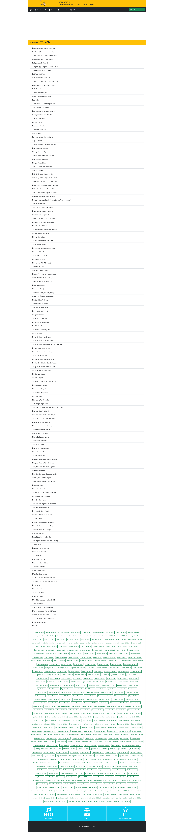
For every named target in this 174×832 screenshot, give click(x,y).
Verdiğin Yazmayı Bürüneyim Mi (44, 600)
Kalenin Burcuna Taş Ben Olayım (44, 415)
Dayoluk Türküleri (111, 756)
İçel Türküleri (99, 741)
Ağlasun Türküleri (108, 784)
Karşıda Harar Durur (40, 452)
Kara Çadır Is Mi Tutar (40, 433)
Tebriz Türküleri (111, 720)
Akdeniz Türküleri (136, 756)
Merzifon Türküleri (66, 692)
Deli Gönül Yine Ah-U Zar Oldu (43, 241)
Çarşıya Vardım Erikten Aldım (43, 207)
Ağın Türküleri (133, 678)
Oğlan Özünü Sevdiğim (41, 507)
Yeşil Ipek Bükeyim (39, 622)
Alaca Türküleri (52, 703)
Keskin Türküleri (54, 664)
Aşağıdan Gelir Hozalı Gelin (42, 115)
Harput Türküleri (119, 692)
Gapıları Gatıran (38, 315)
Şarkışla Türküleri (137, 643)
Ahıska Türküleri (51, 720)
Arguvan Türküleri (116, 664)
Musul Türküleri (121, 773)
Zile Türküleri (77, 678)
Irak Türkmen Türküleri (106, 787)
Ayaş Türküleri (76, 706)
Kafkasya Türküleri (59, 734)
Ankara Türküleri (121, 632)
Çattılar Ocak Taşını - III (41, 215)
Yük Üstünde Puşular (40, 626)
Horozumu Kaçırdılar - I (41, 389)
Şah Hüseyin (37, 556)
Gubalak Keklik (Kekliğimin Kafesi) (45, 363)
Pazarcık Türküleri (106, 692)
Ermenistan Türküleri (132, 699)
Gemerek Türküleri (52, 745)
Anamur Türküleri (76, 653)
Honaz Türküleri (132, 784)
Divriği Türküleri (52, 646)
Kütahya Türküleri (48, 643)
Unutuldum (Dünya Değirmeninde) (45, 581)
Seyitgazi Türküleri (133, 749)
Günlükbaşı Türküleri (55, 784)
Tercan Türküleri (87, 636)
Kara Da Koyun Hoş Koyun (42, 437)
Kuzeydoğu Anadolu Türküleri (131, 745)
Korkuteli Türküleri (36, 741)
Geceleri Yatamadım (40, 318)
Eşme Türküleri (135, 720)
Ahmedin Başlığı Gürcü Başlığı (43, 59)
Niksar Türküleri (135, 703)
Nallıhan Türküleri (100, 731)
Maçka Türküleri (75, 682)
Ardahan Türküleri (85, 657)
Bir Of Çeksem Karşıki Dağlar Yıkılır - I (46, 178)
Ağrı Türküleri (113, 653)
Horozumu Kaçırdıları (40, 393)
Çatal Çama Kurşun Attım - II (43, 211)
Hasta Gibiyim (38, 378)
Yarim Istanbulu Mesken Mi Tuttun (45, 611)
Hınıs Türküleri (62, 717)
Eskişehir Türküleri (97, 643)
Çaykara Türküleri (95, 749)
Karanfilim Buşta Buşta (41, 448)
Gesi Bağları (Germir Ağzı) (42, 337)
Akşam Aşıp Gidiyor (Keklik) (42, 70)
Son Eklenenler (42, 10)
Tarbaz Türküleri (81, 766)
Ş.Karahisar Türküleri (117, 675)
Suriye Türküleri (37, 731)
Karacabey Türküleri (137, 791)
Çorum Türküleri (73, 643)
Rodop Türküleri (113, 738)
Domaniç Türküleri (98, 713)
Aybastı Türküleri (122, 766)
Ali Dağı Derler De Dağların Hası (44, 85)
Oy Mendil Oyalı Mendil (41, 511)
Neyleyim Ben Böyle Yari (41, 496)
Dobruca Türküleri (61, 710)
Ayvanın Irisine (38, 141)
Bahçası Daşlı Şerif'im (40, 148)
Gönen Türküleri (98, 794)
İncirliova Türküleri (97, 752)
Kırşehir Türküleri (133, 632)
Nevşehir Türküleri (101, 653)
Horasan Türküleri (124, 727)
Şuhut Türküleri (122, 678)
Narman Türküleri (93, 675)
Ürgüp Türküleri (86, 682)
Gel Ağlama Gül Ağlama (41, 322)
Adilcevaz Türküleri (111, 763)
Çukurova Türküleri (131, 675)
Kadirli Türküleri (64, 763)
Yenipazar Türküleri (81, 787)
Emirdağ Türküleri (49, 671)
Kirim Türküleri (87, 720)
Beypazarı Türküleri (90, 745)
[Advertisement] (87, 26)
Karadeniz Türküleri (110, 671)
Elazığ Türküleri (97, 639)
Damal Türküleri (74, 717)
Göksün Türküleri (80, 770)
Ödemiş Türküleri (40, 699)
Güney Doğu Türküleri (105, 759)
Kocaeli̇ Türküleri (38, 706)
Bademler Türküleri (136, 752)
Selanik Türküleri (76, 703)
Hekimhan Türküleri (42, 678)
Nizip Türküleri (108, 734)
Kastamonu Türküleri (111, 643)
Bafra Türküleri (88, 724)
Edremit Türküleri (98, 763)
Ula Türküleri (60, 777)
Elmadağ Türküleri (73, 734)
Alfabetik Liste (64, 10)
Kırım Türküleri (101, 689)
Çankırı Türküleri (86, 646)
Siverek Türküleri (54, 692)
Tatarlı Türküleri (124, 763)
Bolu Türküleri (123, 653)
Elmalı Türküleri (47, 734)
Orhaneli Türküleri (74, 794)
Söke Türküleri (96, 798)
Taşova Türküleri (134, 696)
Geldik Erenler (38, 326)
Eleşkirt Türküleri (37, 724)
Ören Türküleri (49, 777)
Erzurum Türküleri (63, 632)
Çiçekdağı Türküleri (76, 745)
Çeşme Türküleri (137, 724)
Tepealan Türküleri (55, 749)
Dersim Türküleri (87, 706)
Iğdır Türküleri (41, 675)
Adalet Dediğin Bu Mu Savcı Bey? (44, 48)
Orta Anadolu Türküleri (135, 639)
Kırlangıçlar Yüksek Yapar (42, 478)
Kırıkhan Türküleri (72, 660)
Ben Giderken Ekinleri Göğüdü (43, 156)
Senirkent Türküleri (75, 724)
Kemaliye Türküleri (78, 699)
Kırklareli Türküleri (53, 689)
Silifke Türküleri (63, 682)
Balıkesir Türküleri (72, 650)
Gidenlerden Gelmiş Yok (41, 348)
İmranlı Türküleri (74, 727)
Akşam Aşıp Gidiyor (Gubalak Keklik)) (46, 67)
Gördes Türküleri (61, 741)
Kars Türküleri (110, 636)
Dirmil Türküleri (111, 713)
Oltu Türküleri (137, 706)
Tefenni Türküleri (51, 717)
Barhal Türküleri (68, 770)
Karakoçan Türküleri (100, 780)
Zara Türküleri (122, 689)
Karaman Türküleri (85, 650)
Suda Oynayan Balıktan (41, 548)
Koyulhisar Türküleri (87, 717)
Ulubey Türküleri (36, 734)
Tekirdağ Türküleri (63, 668)
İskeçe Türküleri (85, 710)
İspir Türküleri (121, 749)
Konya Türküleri (39, 636)
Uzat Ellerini (37, 589)
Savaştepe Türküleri (87, 727)
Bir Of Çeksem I (38, 170)
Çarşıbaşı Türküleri (52, 766)
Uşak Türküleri (39, 650)
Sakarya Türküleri (122, 685)
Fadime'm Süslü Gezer (41, 307)
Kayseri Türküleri (37, 639)
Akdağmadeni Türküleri (91, 703)
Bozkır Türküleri (63, 798)
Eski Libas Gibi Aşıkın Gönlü (42, 281)
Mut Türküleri (105, 675)
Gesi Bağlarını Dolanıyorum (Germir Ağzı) (47, 344)
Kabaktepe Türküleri (40, 703)
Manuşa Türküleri (83, 784)
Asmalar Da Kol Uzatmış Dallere (44, 104)
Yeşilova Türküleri (136, 727)
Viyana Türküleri (49, 756)
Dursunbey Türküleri (94, 685)
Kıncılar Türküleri (133, 773)
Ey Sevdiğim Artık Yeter (41, 300)
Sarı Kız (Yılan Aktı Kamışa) (42, 530)
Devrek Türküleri (51, 798)
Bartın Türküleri (62, 671)
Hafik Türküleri (112, 727)
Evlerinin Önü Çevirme (41, 289)
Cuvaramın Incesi (39, 204)
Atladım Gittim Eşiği (40, 130)
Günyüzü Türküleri (90, 759)
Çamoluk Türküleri (99, 801)
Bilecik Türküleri (74, 646)
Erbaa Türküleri (121, 784)
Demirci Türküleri (123, 720)
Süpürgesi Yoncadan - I (41, 552)
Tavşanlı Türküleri (77, 759)
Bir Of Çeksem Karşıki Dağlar (43, 174)
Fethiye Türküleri (138, 660)
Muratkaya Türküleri (74, 741)
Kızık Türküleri (86, 763)
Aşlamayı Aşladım (39, 126)
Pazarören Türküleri (69, 749)
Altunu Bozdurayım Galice (42, 96)
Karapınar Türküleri (73, 791)
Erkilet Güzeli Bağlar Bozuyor (43, 278)
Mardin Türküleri (87, 671)
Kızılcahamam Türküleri (105, 696)
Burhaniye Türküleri (120, 759)
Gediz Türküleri (52, 763)
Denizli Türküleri (85, 643)
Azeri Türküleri (75, 632)
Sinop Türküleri (121, 657)
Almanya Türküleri (80, 675)
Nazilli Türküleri (121, 710)
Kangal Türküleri (122, 636)
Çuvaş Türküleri (86, 791)
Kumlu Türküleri (65, 759)
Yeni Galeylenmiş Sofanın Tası (43, 618)
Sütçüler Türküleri (109, 766)
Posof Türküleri (122, 646)
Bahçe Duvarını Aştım (40, 152)
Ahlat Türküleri (40, 766)
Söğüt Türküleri (90, 689)
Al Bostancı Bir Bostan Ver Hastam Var (46, 81)
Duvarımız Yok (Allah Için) (42, 263)
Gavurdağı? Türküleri (85, 777)
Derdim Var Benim (39, 244)
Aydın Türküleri (39, 653)
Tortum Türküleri (42, 784)
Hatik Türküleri (112, 780)
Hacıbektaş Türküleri (121, 734)
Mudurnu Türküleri (104, 745)
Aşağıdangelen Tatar (40, 119)
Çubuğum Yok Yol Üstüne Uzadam (45, 218)
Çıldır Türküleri (78, 664)
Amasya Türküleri (98, 650)
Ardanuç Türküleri (103, 664)
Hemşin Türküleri (104, 699)
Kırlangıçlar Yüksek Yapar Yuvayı (44, 481)
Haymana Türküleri (67, 773)
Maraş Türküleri (40, 646)
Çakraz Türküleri (98, 777)
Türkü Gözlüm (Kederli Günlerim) (44, 578)
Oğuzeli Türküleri (124, 756)
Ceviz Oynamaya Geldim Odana (44, 196)
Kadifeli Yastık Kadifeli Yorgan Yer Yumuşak (48, 407)
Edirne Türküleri (38, 657)
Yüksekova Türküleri (70, 784)
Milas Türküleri (38, 710)
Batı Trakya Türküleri (42, 685)
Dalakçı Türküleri (39, 738)
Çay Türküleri (124, 738)
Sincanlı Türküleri (90, 773)
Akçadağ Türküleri (77, 738)
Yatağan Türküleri (54, 787)
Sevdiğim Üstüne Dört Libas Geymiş (45, 541)
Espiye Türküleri (85, 798)
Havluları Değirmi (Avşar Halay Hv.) (45, 381)
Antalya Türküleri (122, 650)
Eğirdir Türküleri (110, 752)
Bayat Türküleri (133, 766)
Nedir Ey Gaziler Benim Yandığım (44, 493)
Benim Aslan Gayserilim (41, 159)
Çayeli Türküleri (37, 727)
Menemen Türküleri (38, 798)
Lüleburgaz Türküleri (55, 770)
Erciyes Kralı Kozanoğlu (41, 270)
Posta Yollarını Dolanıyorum (42, 515)
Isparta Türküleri (134, 650)
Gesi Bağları (37, 333)
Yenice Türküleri (137, 731)
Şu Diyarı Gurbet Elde (40, 563)
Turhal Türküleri (111, 717)
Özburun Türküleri (91, 699)
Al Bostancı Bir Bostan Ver (42, 78)
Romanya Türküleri (37, 791)
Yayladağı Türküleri (66, 689)
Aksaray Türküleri (66, 664)
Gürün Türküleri (123, 682)
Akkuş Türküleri (48, 727)
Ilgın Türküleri (88, 731)
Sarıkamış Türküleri (114, 668)
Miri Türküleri (100, 756)
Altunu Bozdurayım (40, 93)
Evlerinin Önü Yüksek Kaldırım (43, 296)
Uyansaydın (37, 585)
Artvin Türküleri (62, 636)
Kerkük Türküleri (49, 639)
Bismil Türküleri (75, 763)
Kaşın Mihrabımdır (39, 456)
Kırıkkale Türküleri (59, 660)
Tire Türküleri (74, 752)
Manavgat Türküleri (61, 727)
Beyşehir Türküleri (96, 784)
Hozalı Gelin (37, 396)
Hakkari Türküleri (40, 682)
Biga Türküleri (116, 745)
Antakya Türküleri (69, 685)
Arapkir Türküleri (132, 787)
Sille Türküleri (104, 703)
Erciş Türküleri (126, 668)
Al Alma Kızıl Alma (39, 74)
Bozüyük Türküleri (61, 657)
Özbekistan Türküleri (63, 731)
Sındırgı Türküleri (99, 720)
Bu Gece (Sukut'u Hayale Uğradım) (45, 193)
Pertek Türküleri (49, 741)
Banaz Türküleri (38, 794)
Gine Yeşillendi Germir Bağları (43, 352)
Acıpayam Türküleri (109, 657)
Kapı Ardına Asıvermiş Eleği (42, 426)
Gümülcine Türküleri (134, 710)
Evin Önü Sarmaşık (39, 285)
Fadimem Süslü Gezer (40, 304)
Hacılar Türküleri (120, 777)
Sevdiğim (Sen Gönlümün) (42, 537)
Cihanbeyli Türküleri (118, 699)
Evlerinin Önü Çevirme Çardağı (43, 293)
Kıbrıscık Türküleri (39, 745)
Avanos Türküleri (86, 734)
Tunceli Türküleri (125, 660)
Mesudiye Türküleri (62, 752)
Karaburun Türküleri (74, 801)
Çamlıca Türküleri (98, 791)
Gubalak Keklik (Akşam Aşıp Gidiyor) (45, 359)
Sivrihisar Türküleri (125, 741)
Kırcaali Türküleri (42, 787)
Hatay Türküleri (49, 657)
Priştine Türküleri (49, 801)
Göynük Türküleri (77, 731)
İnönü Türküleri (135, 738)
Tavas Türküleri (88, 678)
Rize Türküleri (63, 646)
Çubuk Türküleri (73, 710)
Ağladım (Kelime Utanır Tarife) (43, 52)
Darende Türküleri (101, 738)
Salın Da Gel (37, 518)
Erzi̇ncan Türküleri (98, 632)
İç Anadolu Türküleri (111, 741)
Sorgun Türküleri (135, 763)
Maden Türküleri (63, 724)
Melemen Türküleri (88, 756)
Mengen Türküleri (100, 727)
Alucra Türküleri (55, 678)
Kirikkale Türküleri (90, 664)
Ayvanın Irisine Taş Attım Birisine (44, 144)
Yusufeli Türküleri (113, 660)
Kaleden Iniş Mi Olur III (41, 411)
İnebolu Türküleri (42, 759)
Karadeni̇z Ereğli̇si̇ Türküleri (106, 773)
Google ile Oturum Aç (137, 10)
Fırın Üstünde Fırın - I (40, 311)
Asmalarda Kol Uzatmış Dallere (44, 111)
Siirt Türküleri (97, 657)
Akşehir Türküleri (99, 706)
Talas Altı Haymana (39, 567)
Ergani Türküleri (50, 794)
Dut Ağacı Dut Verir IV (40, 259)
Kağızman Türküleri (64, 720)
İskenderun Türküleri (120, 696)
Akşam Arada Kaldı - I (40, 63)
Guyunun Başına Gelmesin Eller (44, 367)
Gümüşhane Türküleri (130, 664)
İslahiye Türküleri (50, 668)
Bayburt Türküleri (111, 646)
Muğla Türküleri (125, 643)
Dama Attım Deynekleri (41, 233)
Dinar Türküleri (111, 678)
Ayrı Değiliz (37, 133)
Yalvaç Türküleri (111, 706)
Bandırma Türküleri (64, 706)
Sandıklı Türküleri (98, 682)
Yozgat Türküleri (99, 636)
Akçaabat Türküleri (50, 724)
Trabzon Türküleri (108, 639)
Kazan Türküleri (86, 794)
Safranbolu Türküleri (124, 706)
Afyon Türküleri (85, 639)
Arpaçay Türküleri (42, 664)
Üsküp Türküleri (38, 713)
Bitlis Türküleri (47, 660)
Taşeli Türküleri (92, 770)
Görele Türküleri (78, 696)
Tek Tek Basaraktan (40, 574)
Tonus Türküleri (49, 791)
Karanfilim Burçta (39, 444)
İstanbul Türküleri (51, 653)
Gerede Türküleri (123, 671)
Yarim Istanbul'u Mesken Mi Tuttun (45, 615)
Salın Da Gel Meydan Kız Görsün (44, 522)
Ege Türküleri (112, 689)
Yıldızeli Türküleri (52, 696)
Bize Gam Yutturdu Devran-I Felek (45, 189)
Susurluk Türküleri (124, 780)
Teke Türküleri (89, 738)
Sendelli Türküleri (122, 752)
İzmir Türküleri (133, 646)
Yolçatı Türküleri (97, 734)
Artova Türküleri (49, 713)
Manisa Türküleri (61, 643)
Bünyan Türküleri (79, 692)
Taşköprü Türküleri (135, 717)
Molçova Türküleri (61, 756)
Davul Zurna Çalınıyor (40, 237)
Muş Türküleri (91, 668)
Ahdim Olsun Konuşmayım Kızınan (45, 56)
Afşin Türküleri (50, 636)
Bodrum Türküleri (111, 682)
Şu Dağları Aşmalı (39, 559)
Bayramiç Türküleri (104, 770)
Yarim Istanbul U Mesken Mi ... (43, 607)
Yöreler (53, 10)
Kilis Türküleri (98, 671)
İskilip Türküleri (125, 801)
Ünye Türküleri (133, 685)
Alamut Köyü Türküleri (136, 734)
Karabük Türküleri (74, 671)
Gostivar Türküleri (71, 777)
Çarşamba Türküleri (124, 724)
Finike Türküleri (60, 791)
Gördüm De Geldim (40, 356)
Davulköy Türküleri (132, 777)
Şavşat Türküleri (135, 653)
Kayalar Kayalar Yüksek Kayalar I (44, 467)
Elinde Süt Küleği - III (40, 267)
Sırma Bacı (37, 544)
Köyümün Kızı (38, 485)
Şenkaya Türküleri (38, 717)
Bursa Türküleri (110, 650)
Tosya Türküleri (99, 717)
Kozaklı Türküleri (36, 660)
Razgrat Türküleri (123, 794)
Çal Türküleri (109, 777)
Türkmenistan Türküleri (95, 766)
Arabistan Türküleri (49, 731)
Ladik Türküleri (99, 724)
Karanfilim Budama (40, 441)
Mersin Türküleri (89, 653)
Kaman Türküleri (135, 794)
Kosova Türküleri (51, 738)
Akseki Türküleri (123, 717)
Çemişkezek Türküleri (63, 780)
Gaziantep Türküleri (73, 639)
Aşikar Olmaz (38, 122)
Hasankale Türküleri (67, 675)
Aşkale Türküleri (66, 678)
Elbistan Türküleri (50, 706)
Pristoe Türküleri (132, 770)
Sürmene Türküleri (123, 791)
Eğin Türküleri (41, 689)
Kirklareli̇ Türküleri (37, 668)
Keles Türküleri (49, 710)
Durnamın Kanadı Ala (40, 256)
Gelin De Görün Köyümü (41, 330)
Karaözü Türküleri (108, 798)
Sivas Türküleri (39, 632)
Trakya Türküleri (39, 720)
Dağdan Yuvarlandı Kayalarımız (44, 222)
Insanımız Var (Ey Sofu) (41, 400)
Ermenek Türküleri (65, 696)
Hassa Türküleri (76, 720)
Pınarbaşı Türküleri (64, 738)
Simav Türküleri (132, 759)
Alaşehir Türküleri (49, 752)
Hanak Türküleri (38, 671)
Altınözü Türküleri (135, 713)
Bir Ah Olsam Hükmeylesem (42, 167)
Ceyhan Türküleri (100, 678)
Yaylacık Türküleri (136, 671)
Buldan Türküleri (37, 756)
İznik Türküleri (132, 689)
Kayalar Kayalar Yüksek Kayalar (44, 463)
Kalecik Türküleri (54, 773)
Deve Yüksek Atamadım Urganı (44, 248)
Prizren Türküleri (64, 703)
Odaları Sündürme (39, 500)
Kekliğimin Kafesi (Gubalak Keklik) (45, 474)
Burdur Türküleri (121, 639)
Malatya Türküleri (134, 636)
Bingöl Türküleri (66, 699)
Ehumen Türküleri (38, 780)
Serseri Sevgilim (38, 533)
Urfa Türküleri (86, 632)
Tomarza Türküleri (67, 787)
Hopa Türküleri (136, 780)
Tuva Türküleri (88, 780)
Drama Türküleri (85, 752)
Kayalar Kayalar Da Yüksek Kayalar (45, 459)
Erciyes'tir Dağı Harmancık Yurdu (44, 274)
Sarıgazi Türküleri (110, 794)
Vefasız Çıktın (38, 596)
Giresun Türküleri (98, 646)
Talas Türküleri (64, 745)
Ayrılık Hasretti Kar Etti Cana (43, 137)
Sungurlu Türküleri (53, 675)
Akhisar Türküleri (123, 713)
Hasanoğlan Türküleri (118, 770)
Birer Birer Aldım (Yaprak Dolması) (45, 181)
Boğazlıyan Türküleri (93, 692)
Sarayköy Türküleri (87, 741)
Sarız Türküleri (78, 689)
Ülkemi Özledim (38, 593)
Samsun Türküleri (63, 653)
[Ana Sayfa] (31, 10)
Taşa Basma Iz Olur (39, 570)
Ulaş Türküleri (93, 787)
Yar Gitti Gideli (38, 604)
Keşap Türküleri (61, 801)
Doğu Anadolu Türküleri (78, 668)
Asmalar (36, 100)
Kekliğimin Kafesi (39, 470)
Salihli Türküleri (42, 770)
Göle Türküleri (110, 632)
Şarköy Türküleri (120, 787)
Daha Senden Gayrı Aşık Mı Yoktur (45, 230)
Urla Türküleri (79, 773)
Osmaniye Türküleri (75, 756)
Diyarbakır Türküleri (75, 636)
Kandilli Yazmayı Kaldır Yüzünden (44, 418)
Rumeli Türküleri (51, 632)
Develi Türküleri (51, 682)
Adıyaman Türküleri (86, 660)
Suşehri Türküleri (74, 713)
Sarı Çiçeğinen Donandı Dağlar (43, 526)
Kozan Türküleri (112, 731)
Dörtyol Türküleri (86, 713)
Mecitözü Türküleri (113, 801)
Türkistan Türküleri (56, 685)
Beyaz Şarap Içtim (39, 163)
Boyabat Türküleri (124, 731)
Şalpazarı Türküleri (53, 699)
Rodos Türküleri (62, 794)
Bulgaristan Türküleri (134, 657)
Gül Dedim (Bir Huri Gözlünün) (43, 370)
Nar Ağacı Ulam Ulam (40, 489)
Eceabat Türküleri (61, 713)
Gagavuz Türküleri (82, 749)
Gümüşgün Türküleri (41, 749)
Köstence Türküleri (41, 773)
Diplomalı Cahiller (39, 252)
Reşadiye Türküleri (41, 692)
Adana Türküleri (36, 643)
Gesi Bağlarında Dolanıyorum (43, 341)
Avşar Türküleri (134, 682)
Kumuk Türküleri (87, 801)
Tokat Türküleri (60, 639)
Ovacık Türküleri (138, 741)
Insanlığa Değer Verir (40, 404)
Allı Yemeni (37, 89)
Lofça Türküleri (54, 759)
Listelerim (75, 10)
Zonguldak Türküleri (132, 692)
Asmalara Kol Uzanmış (41, 107)
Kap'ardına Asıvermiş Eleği (42, 422)
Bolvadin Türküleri (97, 710)
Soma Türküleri (137, 668)
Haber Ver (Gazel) (39, 374)
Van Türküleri (50, 650)
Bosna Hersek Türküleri (67, 766)
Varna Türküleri (109, 710)
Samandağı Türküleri (108, 749)
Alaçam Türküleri (110, 791)
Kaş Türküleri (40, 777)
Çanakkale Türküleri (100, 660)
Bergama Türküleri (90, 696)
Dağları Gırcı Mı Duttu (40, 226)
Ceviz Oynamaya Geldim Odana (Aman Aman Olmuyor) (52, 200)
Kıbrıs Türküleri (102, 668)
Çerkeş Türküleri (40, 696)
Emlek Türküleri (37, 752)
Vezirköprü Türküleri (39, 763)
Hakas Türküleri (77, 780)
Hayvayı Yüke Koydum (40, 385)
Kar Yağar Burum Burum (41, 430)
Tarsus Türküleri (81, 685)
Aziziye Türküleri (50, 780)
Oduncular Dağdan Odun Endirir (44, 504)
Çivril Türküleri (74, 798)
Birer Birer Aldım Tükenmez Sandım (45, 185)
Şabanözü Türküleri (121, 798)
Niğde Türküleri (73, 657)
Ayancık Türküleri (110, 724)
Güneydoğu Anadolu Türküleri (119, 703)
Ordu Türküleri (60, 650)
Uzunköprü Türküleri (108, 685)
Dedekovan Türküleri (135, 798)
